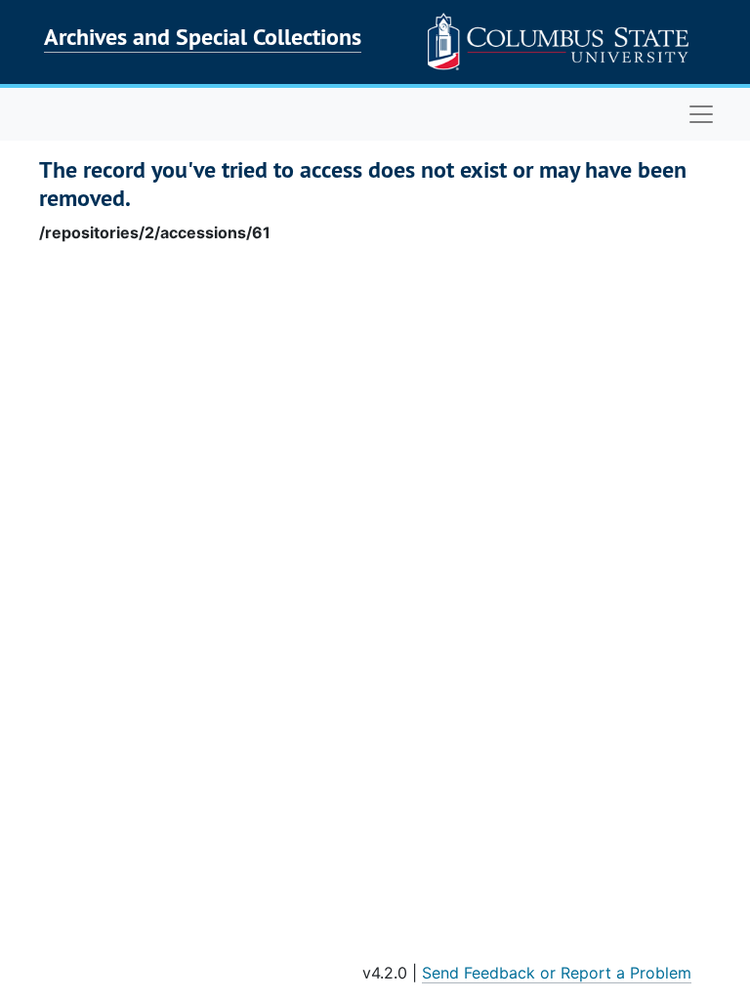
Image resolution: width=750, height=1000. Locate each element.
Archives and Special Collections (202, 36)
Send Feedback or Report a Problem (556, 972)
